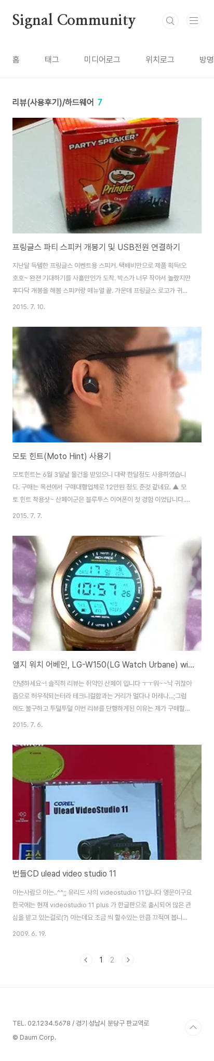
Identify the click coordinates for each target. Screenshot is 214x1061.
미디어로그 (102, 60)
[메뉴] (194, 20)
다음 (128, 960)
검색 (170, 21)
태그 (52, 60)
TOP (193, 1027)
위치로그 (160, 60)
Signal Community (74, 21)
